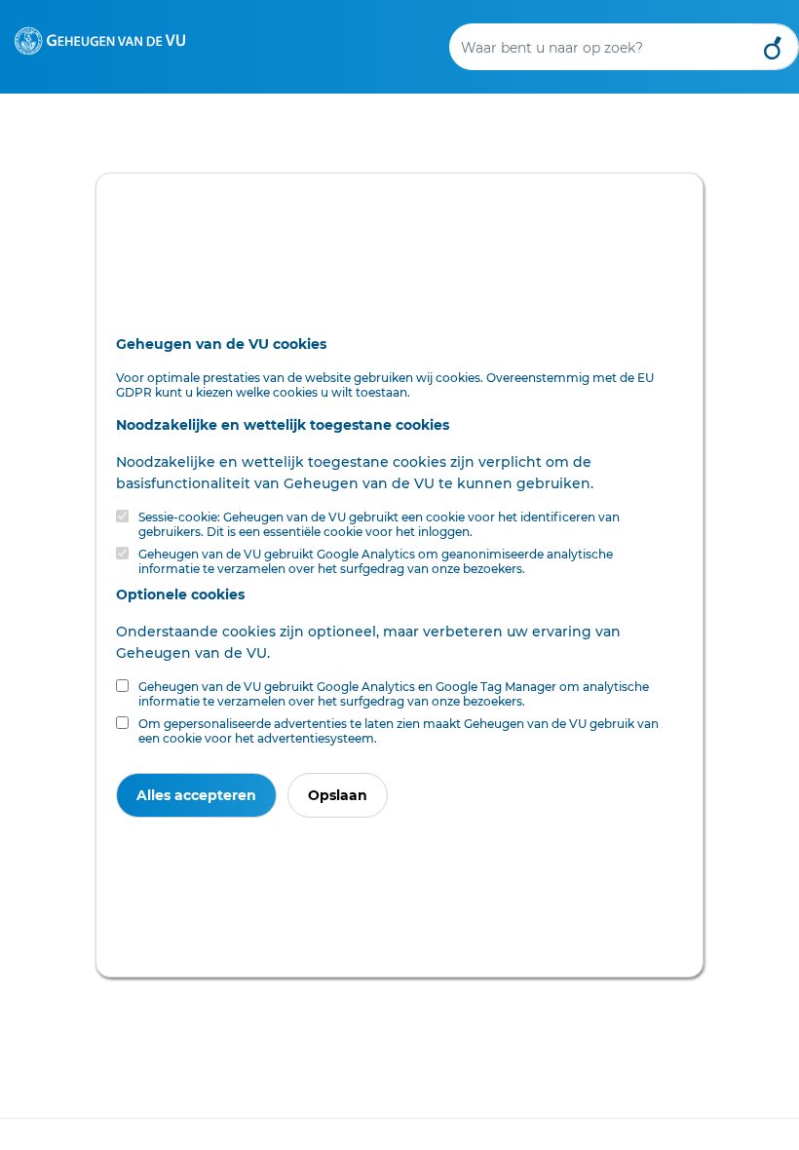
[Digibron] (100, 40)
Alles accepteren (196, 795)
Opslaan (337, 795)
